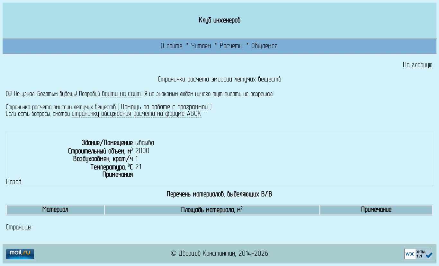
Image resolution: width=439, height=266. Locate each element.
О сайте (171, 46)
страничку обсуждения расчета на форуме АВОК (136, 114)
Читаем (201, 46)
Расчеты (231, 46)
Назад (13, 182)
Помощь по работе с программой (164, 107)
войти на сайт (121, 94)
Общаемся (264, 46)
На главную (418, 65)
